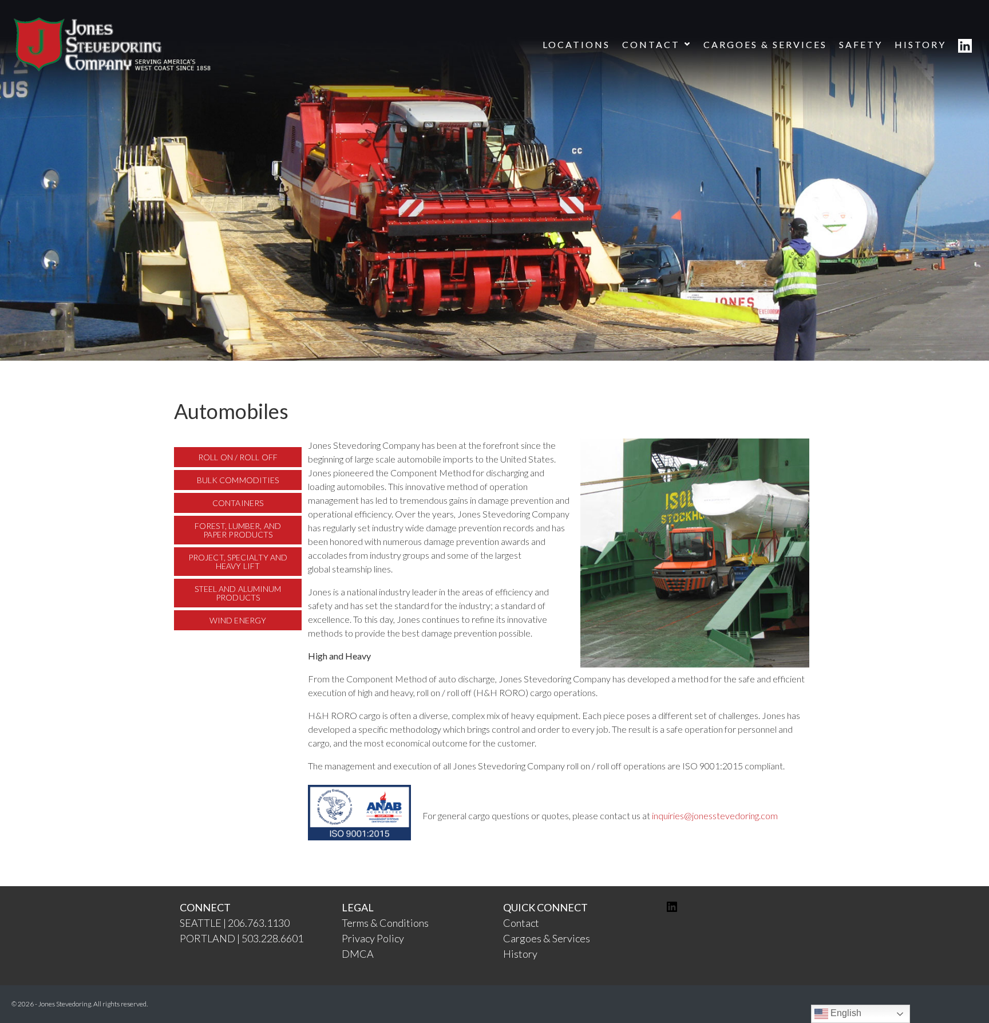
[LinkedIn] (672, 909)
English (844, 1013)
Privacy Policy (373, 938)
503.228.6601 (272, 938)
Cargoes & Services (546, 938)
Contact (521, 923)
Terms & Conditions (385, 923)
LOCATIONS (576, 44)
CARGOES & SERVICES (765, 44)
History (520, 953)
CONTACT (651, 44)
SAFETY (861, 44)
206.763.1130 (259, 923)
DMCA (358, 953)
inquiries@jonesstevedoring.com (715, 815)
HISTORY (920, 44)
